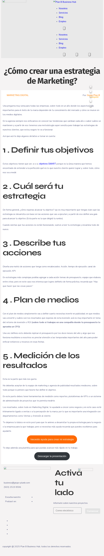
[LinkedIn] (10, 529)
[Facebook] (10, 521)
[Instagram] (10, 525)
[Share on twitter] (94, 91)
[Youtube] (35, 497)
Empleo (62, 21)
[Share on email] (94, 105)
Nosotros (63, 8)
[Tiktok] (10, 534)
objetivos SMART (47, 164)
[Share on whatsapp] (94, 101)
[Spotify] (35, 501)
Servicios (63, 13)
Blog (61, 17)
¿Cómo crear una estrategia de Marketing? (52, 76)
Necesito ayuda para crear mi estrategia (52, 439)
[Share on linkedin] (94, 96)
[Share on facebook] (94, 86)
